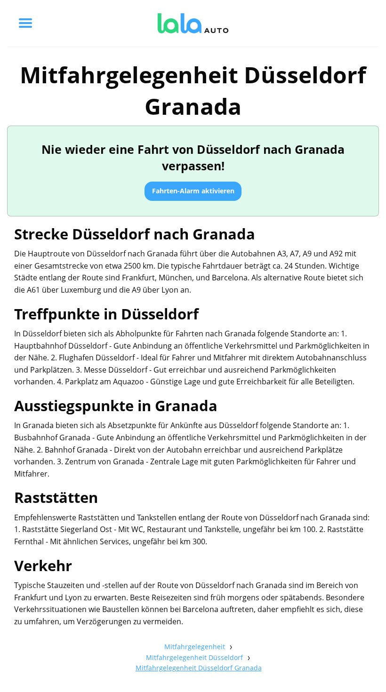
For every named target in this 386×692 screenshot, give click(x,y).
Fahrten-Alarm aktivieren (193, 190)
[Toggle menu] (25, 23)
